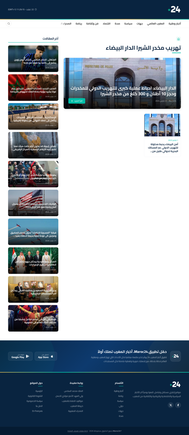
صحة (117, 23)
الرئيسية (39, 391)
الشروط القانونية (35, 396)
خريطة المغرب (76, 406)
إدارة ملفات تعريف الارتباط (78, 431)
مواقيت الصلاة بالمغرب (72, 401)
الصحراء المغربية (62, 23)
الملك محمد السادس (73, 391)
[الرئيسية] (178, 39)
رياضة (79, 23)
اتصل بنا (39, 406)
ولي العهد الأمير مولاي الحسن (69, 396)
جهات (140, 23)
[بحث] (9, 23)
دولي (121, 406)
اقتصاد (106, 23)
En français (37, 411)
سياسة (128, 23)
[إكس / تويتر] (170, 405)
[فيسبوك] (178, 405)
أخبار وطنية (175, 23)
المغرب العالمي (155, 23)
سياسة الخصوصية (35, 401)
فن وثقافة (92, 23)
